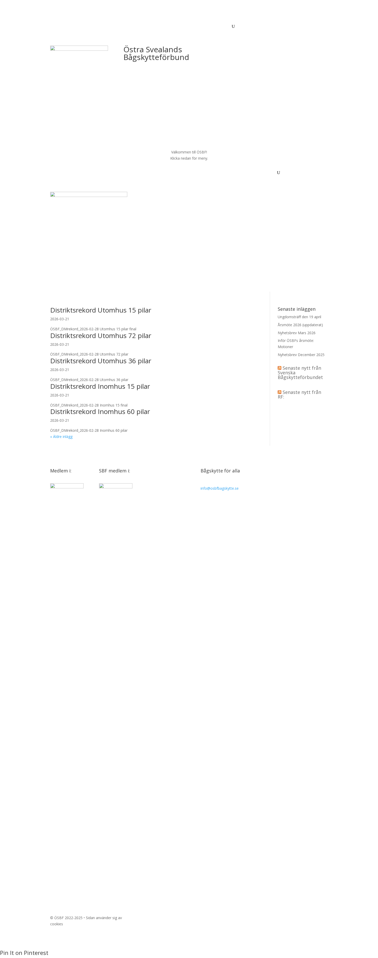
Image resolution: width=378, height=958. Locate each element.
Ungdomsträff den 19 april (299, 316)
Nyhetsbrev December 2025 (301, 354)
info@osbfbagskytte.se (220, 488)
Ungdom (204, 27)
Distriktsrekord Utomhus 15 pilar (100, 310)
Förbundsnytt (61, 27)
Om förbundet (151, 27)
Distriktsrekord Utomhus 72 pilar (100, 335)
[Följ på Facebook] (226, 919)
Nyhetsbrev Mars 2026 (297, 332)
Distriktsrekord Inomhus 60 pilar (100, 411)
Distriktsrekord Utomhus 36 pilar (100, 360)
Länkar (223, 27)
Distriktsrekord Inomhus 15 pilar (100, 386)
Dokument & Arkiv (118, 27)
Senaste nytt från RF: (299, 394)
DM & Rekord (180, 27)
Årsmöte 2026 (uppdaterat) (300, 324)
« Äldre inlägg (61, 436)
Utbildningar (88, 27)
